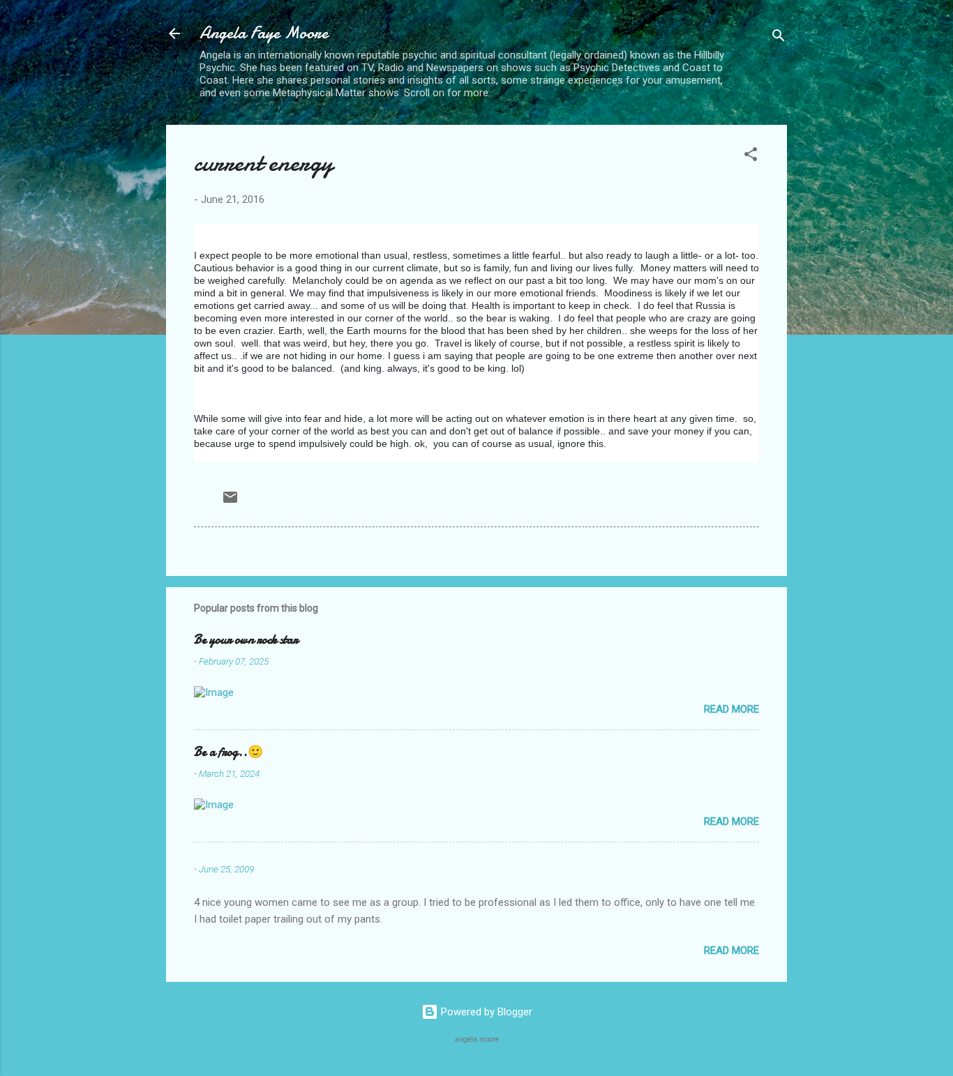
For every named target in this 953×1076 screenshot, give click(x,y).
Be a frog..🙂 (228, 752)
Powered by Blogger (485, 1012)
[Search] (778, 38)
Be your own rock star (246, 640)
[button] (750, 156)
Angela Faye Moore (264, 33)
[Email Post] (230, 502)
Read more (731, 709)
